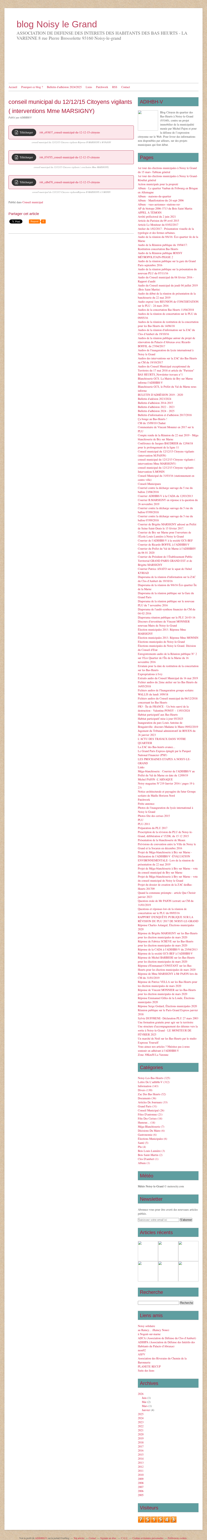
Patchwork (102, 87)
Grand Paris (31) (147, 1106)
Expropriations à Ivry (150, 674)
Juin (144, 1398)
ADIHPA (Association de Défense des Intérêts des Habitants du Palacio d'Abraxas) (166, 1344)
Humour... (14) (146, 1122)
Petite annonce (146, 804)
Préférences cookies (177, 1538)
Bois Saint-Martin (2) (150, 1155)
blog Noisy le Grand (57, 24)
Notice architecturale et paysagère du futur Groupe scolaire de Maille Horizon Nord (167, 793)
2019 (141, 1438)
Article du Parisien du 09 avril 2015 (158, 220)
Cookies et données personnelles (148, 1538)
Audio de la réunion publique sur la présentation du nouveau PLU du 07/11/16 (167, 271)
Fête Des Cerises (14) (150, 1118)
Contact (125, 87)
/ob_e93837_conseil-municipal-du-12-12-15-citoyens (69, 132)
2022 (141, 1426)
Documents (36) (147, 1098)
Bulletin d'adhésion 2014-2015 (155, 403)
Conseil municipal (32, 202)
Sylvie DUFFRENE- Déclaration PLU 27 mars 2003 (168, 1018)
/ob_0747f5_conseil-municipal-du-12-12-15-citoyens (69, 157)
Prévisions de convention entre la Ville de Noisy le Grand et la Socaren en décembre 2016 (167, 846)
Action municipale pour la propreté (158, 184)
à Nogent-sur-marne (149, 1334)
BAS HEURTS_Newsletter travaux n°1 (160, 374)
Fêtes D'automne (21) (150, 1114)
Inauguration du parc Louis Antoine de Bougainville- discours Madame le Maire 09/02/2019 (168, 725)
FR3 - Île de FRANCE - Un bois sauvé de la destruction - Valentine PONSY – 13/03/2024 (164, 708)
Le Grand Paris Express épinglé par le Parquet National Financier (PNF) (164, 753)
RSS (114, 87)
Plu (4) (142, 1147)
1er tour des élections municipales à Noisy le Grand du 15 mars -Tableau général (167, 170)
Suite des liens (146, 1370)
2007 (141, 1487)
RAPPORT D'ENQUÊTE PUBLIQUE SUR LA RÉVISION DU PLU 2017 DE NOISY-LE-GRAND (168, 919)
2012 (141, 1467)
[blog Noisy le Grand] (148, 120)
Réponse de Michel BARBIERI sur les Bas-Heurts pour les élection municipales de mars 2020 (166, 959)
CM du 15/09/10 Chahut (152, 423)
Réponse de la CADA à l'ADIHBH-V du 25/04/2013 (167, 949)
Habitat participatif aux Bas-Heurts (158, 714)
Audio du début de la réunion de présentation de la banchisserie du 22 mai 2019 (167, 295)
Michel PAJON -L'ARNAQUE (155, 779)
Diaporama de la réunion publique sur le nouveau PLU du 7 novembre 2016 (166, 603)
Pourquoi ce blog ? (32, 87)
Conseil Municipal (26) (151, 1110)
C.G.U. (124, 1538)
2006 (141, 1491)
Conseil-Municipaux (149, 484)
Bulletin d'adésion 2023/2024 (154, 399)
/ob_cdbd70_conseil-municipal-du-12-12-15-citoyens (69, 182)
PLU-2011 (144, 824)
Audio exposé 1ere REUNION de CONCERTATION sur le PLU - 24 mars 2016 (168, 304)
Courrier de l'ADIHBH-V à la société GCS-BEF (165, 540)
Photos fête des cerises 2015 (154, 816)
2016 (141, 1450)
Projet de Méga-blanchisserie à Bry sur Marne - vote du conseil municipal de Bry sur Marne (168, 870)
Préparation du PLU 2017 (152, 828)
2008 (141, 1483)
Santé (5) (143, 1143)
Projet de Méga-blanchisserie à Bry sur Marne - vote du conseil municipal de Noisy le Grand (168, 878)
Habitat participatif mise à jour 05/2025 (160, 719)
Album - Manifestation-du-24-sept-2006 (161, 200)
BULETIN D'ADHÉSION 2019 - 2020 (160, 395)
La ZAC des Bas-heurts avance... (156, 747)
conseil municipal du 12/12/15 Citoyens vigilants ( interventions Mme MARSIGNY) (166, 461)
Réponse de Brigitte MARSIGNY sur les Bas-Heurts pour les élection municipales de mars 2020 (167, 935)
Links (141, 767)
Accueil (12, 87)
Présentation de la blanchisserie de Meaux (161, 840)
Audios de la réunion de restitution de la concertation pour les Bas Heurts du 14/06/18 (168, 324)
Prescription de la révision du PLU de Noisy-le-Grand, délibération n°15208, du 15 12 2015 (165, 834)
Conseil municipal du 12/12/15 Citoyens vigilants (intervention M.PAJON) (166, 453)
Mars (145, 1406)
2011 (141, 1471)
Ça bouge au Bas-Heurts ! (152, 419)
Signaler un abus (108, 1538)
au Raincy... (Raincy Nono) (153, 1330)
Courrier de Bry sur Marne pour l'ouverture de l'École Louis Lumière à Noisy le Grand (164, 534)
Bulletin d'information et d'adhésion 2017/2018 (165, 415)
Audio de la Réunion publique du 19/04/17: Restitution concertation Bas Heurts (163, 247)
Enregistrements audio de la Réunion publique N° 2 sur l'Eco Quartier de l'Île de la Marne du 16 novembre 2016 (167, 658)
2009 (141, 1479)
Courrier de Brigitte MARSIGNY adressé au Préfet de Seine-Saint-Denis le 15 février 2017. (167, 526)
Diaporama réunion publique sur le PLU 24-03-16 (166, 617)
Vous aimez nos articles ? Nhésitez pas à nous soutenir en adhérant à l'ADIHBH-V (164, 1049)
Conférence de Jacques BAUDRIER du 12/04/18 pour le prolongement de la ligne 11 (165, 445)
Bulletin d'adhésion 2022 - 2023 (156, 407)
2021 (141, 1430)
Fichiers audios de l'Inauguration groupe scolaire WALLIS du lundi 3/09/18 (165, 692)
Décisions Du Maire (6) (151, 1130)
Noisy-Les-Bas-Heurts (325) (154, 1078)
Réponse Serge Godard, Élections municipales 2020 (167, 1006)
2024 (141, 1418)
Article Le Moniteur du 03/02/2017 (158, 225)
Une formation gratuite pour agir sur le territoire (165, 1022)
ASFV (141, 1354)
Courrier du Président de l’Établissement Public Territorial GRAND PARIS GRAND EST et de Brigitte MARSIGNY (165, 561)
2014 (141, 1458)
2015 (141, 1454)
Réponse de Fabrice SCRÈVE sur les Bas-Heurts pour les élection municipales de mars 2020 (165, 943)
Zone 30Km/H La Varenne (153, 1055)
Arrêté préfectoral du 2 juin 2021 (157, 216)
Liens (89, 87)
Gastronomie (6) (147, 1135)
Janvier (146, 1410)
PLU (140, 820)
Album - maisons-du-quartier (154, 196)
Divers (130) (145, 1090)
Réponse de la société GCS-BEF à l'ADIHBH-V (165, 953)
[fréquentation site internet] (157, 1522)
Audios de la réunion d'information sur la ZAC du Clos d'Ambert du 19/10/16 (166, 332)
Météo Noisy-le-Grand (151, 1186)
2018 (141, 1442)
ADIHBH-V (41, 1538)
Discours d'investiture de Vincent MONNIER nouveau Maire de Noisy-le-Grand (164, 623)
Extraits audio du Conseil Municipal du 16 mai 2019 (168, 678)
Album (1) (144, 1163)
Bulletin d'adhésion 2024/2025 (64, 87)
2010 (141, 1475)
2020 (141, 1434)
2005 (141, 1495)
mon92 (142, 1350)
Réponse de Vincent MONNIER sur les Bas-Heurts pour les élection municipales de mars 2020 (167, 992)
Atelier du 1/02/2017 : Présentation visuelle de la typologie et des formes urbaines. (166, 231)
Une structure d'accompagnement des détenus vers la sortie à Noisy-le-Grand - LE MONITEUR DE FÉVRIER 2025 (168, 1030)
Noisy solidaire (146, 1326)
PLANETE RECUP (149, 1366)
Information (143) (148, 1086)
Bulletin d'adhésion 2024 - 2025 (156, 411)
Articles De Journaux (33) (153, 1102)
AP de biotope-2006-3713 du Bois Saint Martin (165, 208)
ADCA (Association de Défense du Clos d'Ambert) (167, 1338)
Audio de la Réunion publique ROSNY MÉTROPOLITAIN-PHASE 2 (160, 255)
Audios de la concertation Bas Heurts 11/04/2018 (166, 310)
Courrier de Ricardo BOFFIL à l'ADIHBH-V (163, 544)
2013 (141, 1462)
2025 (141, 1414)
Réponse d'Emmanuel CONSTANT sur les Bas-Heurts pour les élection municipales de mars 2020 (166, 968)
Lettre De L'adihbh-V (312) (154, 1082)
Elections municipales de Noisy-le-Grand (161, 642)
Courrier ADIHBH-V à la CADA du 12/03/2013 (165, 496)
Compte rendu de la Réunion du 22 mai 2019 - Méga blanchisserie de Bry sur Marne (168, 437)
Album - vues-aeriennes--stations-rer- (159, 204)
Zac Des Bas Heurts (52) (152, 1094)
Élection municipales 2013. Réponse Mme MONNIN (168, 638)
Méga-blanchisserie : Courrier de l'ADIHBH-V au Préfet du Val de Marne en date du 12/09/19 (166, 773)
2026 (141, 1394)
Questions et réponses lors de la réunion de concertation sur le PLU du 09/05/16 (162, 911)
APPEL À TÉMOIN (150, 212)
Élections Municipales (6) (152, 1139)
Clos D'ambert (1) (148, 1159)
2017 (141, 1446)
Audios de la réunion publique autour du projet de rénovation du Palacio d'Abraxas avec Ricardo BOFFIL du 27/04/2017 (166, 342)
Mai (144, 1402)
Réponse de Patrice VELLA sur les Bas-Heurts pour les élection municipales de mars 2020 (167, 984)
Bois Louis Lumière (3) (151, 1151)
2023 (141, 1422)
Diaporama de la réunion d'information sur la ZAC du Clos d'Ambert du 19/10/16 (167, 579)
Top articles (79, 1538)
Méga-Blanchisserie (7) (151, 1126)
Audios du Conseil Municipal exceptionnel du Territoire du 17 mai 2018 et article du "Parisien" (166, 368)
